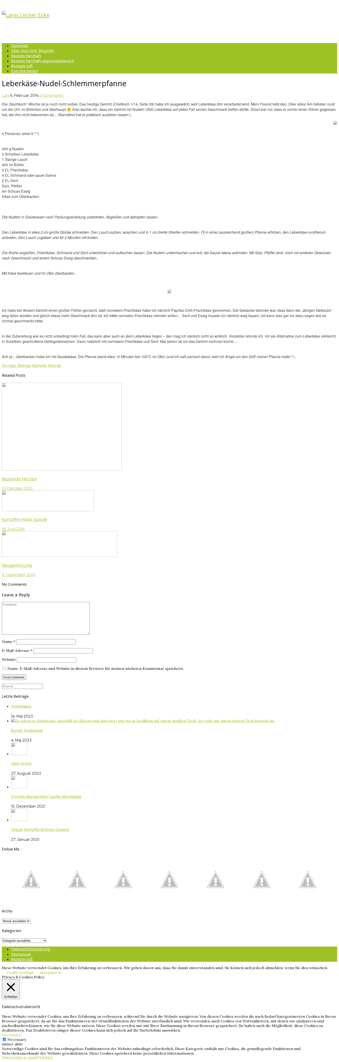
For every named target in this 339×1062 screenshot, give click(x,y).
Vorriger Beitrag (16, 365)
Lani (5, 95)
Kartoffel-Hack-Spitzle (24, 519)
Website (9, 659)
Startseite (19, 45)
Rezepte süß (22, 65)
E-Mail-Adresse (17, 650)
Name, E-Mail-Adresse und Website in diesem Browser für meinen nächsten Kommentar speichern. (95, 668)
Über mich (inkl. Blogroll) (32, 50)
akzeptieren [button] (50, 972)
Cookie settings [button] (20, 972)
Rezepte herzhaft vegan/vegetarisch (42, 60)
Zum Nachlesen (24, 71)
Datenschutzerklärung (30, 949)
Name (8, 641)
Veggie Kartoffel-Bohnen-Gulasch (40, 829)
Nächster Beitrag (46, 365)
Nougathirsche (17, 565)
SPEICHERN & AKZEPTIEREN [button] (27, 1058)
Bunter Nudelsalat (27, 730)
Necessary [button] (11, 1035)
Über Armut (21, 763)
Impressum (21, 954)
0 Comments (51, 95)
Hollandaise (21, 706)
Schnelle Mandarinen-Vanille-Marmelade (46, 796)
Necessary (16, 1039)
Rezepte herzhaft (26, 55)
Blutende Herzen (19, 479)
